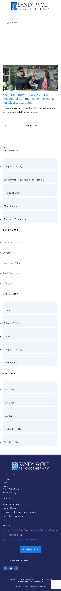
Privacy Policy (11, 323)
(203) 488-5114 (15, 535)
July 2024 (9, 416)
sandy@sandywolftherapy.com (22, 540)
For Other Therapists (13, 516)
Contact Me (30, 549)
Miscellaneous (50, 67)
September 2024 (13, 429)
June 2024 (9, 403)
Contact (8, 336)
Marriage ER (10, 363)
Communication (12, 243)
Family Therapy (36, 67)
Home (7, 310)
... (36, 112)
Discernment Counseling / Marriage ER (24, 180)
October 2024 (11, 442)
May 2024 (9, 390)
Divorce (7, 253)
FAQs (5, 486)
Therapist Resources (15, 219)
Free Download (11, 274)
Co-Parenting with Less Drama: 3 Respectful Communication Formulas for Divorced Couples (28, 99)
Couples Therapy (13, 167)
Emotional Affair (12, 263)
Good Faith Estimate (13, 489)
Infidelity (7, 284)
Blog (5, 483)
